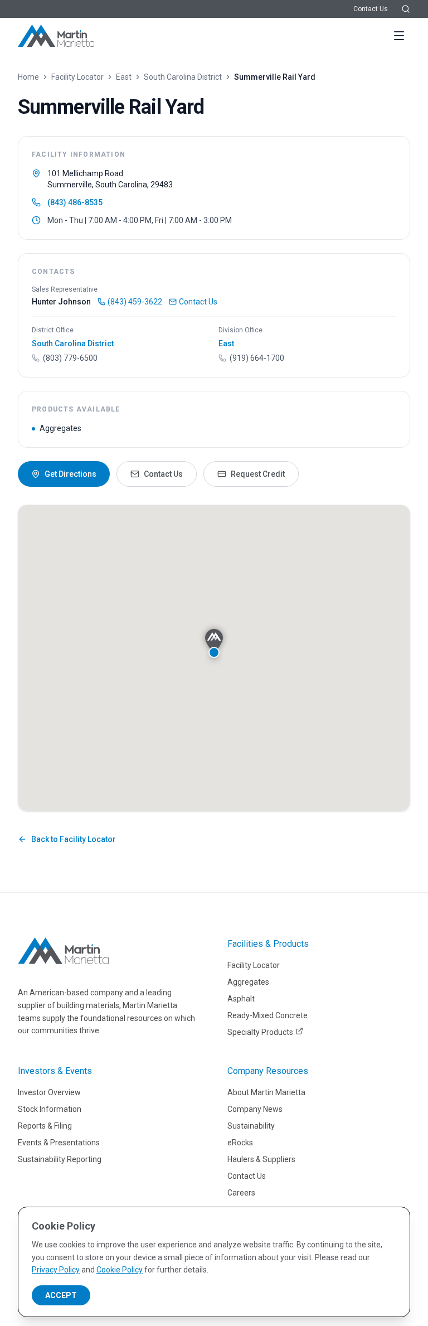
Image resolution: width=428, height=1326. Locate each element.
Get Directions (70, 474)
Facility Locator (77, 76)
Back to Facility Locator (73, 839)
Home (28, 76)
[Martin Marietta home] (63, 950)
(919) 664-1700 (257, 358)
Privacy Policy (56, 1269)
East (124, 76)
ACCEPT (61, 1295)
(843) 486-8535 (75, 202)
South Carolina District (183, 76)
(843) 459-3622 (135, 301)
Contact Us (370, 9)
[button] (214, 643)
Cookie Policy (119, 1269)
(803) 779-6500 (70, 358)
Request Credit (258, 474)
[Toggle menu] (399, 36)
